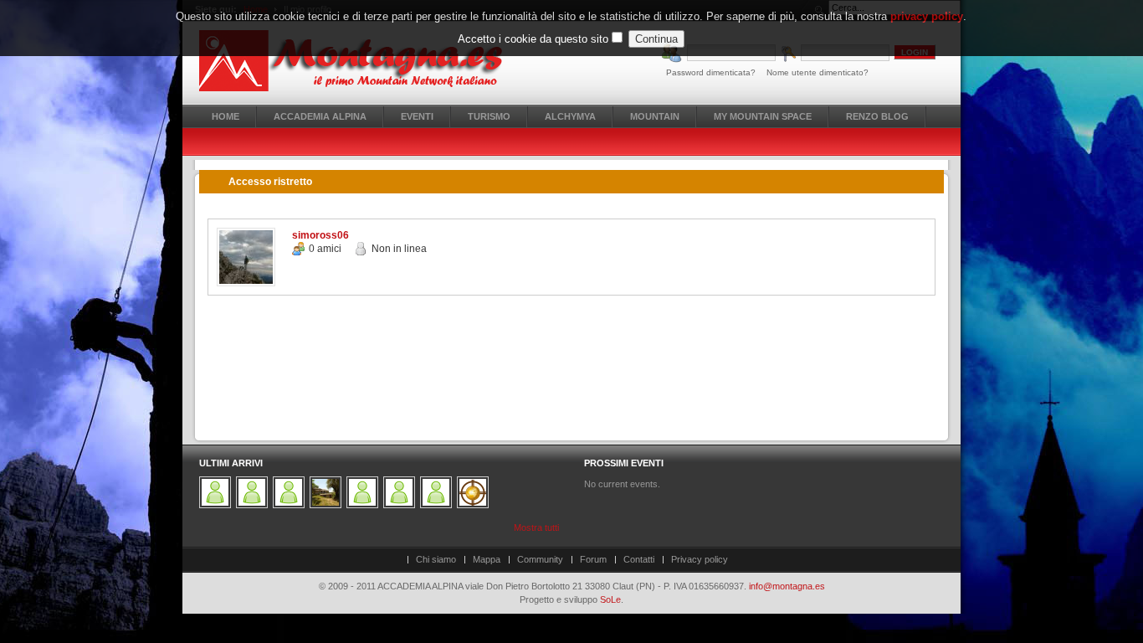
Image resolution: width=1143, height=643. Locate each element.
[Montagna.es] (360, 60)
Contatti (638, 559)
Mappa (486, 559)
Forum (593, 559)
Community (540, 559)
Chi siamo (436, 559)
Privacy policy (699, 559)
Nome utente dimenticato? (817, 72)
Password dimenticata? (711, 72)
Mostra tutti (536, 527)
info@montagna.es (787, 586)
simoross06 (320, 235)
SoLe (610, 599)
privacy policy (926, 16)
